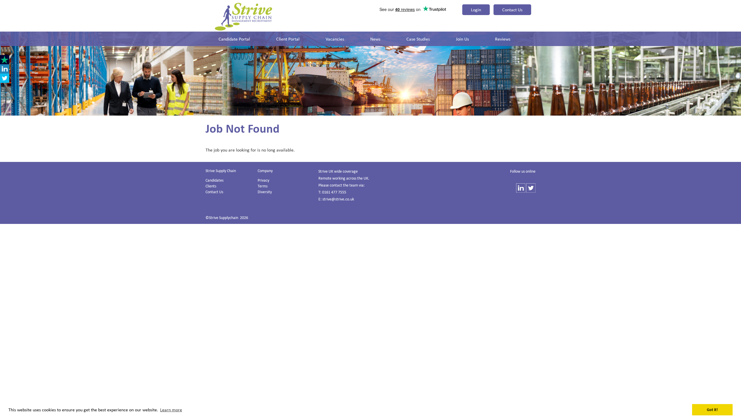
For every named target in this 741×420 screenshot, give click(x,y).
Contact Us (512, 9)
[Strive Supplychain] (244, 16)
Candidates (214, 180)
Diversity (265, 191)
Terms (262, 186)
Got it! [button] (712, 409)
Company (265, 170)
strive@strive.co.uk (338, 199)
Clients (211, 186)
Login (476, 9)
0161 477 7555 (334, 192)
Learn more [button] (171, 409)
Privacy (263, 180)
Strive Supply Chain (221, 170)
